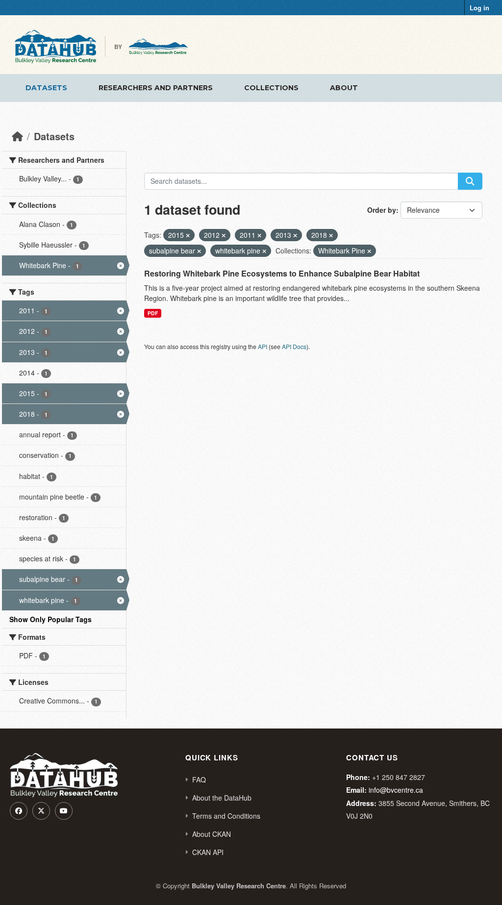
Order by (381, 210)
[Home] (17, 136)
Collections (271, 87)
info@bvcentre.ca (396, 790)
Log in (479, 7)
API (262, 346)
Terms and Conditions (226, 816)
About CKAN (211, 834)
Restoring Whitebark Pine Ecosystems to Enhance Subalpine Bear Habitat (282, 273)
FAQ (199, 779)
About (344, 87)
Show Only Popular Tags (50, 619)
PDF (153, 313)
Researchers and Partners (156, 87)
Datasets (46, 87)
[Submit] (470, 181)
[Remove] (188, 235)
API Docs (294, 346)
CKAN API (208, 852)
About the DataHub (221, 798)
